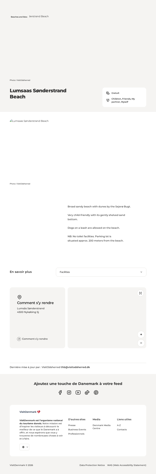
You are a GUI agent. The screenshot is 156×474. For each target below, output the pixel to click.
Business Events (77, 429)
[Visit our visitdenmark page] (78, 392)
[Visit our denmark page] (60, 392)
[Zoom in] (141, 334)
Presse (72, 425)
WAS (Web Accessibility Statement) (126, 465)
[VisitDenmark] (30, 411)
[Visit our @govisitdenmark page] (87, 392)
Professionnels (76, 433)
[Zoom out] (141, 343)
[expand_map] (140, 293)
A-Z (119, 425)
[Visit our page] (69, 392)
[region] (107, 317)
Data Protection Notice (92, 465)
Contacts (122, 429)
